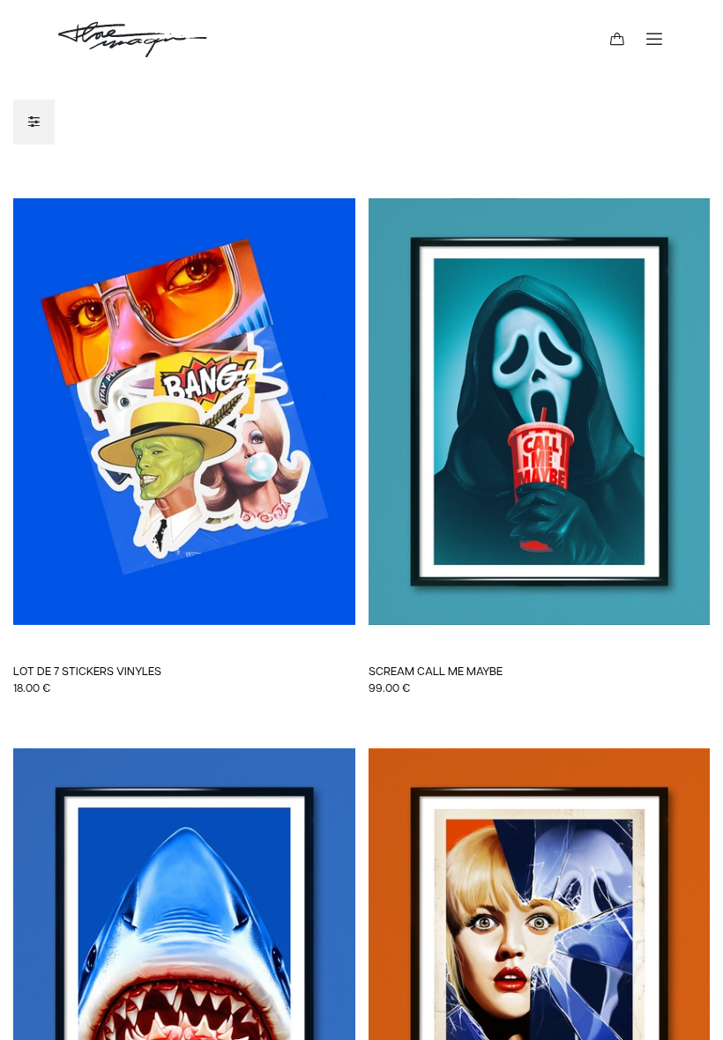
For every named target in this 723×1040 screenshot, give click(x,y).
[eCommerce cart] (617, 39)
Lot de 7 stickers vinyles (87, 672)
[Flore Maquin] (132, 39)
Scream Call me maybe (436, 672)
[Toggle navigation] (654, 39)
